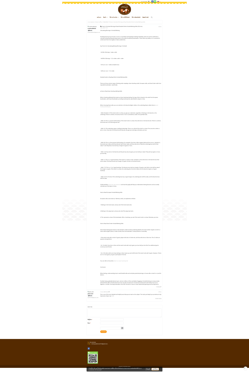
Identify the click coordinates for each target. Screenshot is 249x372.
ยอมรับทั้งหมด (155, 369)
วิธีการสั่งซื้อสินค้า (125, 17)
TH (159, 1)
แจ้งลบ (159, 26)
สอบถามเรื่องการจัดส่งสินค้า (102, 22)
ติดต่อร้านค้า (146, 17)
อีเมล (89, 323)
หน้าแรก (99, 17)
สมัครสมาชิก (96, 1)
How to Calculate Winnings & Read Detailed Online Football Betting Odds (127, 22)
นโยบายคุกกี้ (99, 369)
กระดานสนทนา (91, 22)
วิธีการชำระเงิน (114, 17)
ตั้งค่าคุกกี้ (148, 369)
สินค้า (104, 17)
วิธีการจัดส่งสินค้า (136, 17)
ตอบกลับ (104, 331)
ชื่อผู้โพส (90, 319)
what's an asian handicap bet (121, 261)
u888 (113, 296)
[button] (151, 17)
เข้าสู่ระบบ (90, 1)
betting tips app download (114, 184)
